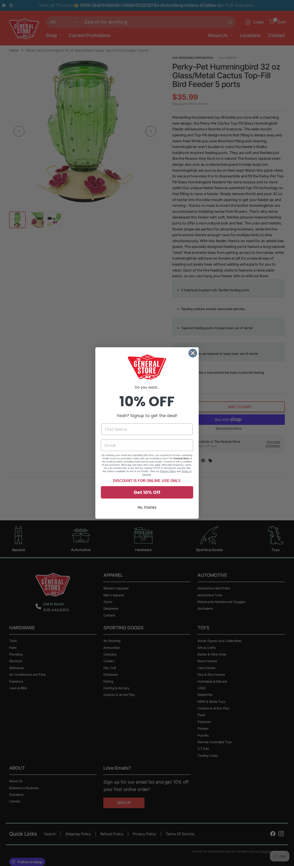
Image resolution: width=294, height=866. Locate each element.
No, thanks (147, 507)
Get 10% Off (147, 492)
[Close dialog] (193, 353)
